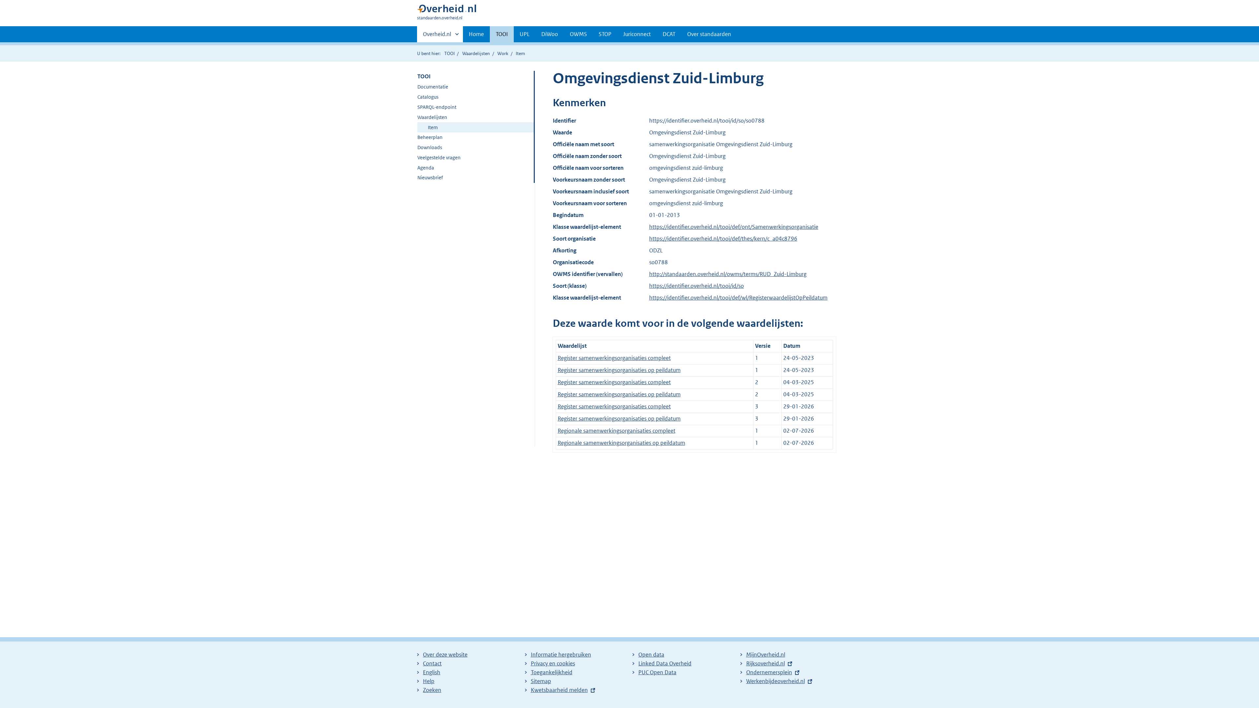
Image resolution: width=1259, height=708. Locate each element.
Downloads (429, 147)
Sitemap (541, 681)
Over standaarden (709, 34)
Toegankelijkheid (551, 672)
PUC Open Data (657, 672)
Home (476, 34)
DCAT (669, 34)
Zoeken (432, 690)
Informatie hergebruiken (561, 654)
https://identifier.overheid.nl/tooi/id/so (696, 285)
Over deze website (445, 654)
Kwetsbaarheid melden (559, 690)
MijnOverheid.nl (765, 654)
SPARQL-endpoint (436, 107)
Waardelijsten (476, 53)
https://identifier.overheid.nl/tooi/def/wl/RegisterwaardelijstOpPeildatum (738, 297)
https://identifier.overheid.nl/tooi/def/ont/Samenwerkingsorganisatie (733, 226)
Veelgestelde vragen (439, 157)
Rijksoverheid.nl (765, 663)
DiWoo (549, 34)
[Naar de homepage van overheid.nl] (446, 10)
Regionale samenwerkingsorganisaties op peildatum (621, 442)
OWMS (578, 34)
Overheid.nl (437, 36)
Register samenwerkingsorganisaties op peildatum (619, 370)
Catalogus (427, 97)
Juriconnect (637, 34)
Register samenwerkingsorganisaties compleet (614, 358)
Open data (651, 654)
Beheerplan (430, 137)
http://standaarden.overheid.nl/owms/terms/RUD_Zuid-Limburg (728, 274)
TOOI (502, 34)
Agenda (425, 168)
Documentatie (432, 87)
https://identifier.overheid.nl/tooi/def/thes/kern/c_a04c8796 (723, 238)
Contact (432, 663)
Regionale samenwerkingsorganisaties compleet (616, 430)
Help (428, 681)
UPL (525, 34)
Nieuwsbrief (430, 177)
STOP (605, 34)
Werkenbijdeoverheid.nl (775, 681)
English (431, 672)
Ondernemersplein (769, 672)
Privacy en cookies (553, 663)
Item (433, 127)
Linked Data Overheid (664, 663)
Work (502, 53)
